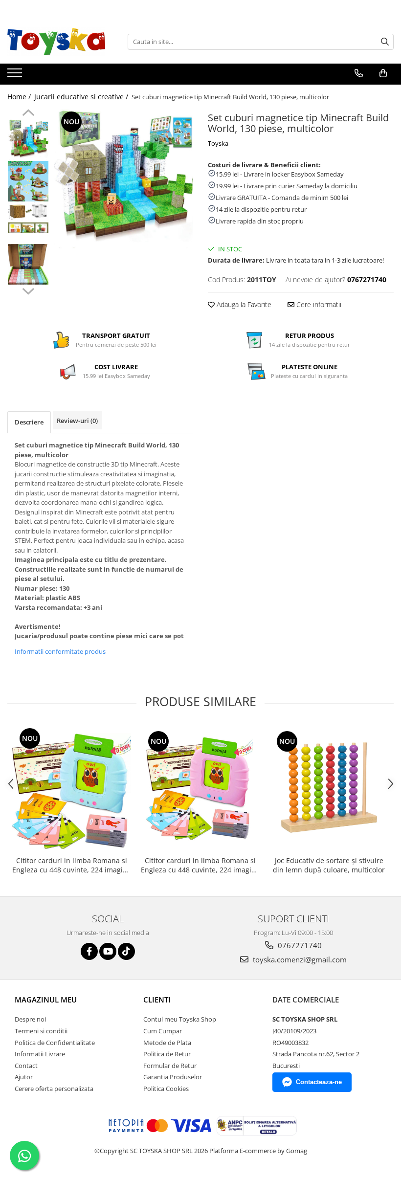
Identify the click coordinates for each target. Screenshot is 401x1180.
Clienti (157, 999)
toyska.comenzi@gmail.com (299, 959)
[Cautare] (385, 42)
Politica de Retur (167, 1053)
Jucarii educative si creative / (82, 96)
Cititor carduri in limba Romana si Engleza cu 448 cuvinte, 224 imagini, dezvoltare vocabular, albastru (71, 865)
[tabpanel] (123, 178)
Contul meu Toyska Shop (179, 1019)
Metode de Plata (167, 1042)
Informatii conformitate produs (60, 651)
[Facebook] (89, 951)
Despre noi (30, 1019)
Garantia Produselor (172, 1076)
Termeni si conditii (41, 1030)
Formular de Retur (170, 1065)
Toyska (218, 143)
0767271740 (299, 945)
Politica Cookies (166, 1088)
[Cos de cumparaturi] (383, 73)
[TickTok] (126, 951)
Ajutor (24, 1076)
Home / (20, 96)
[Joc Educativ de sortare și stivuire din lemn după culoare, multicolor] (328, 788)
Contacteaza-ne (319, 1082)
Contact (26, 1065)
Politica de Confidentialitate (55, 1042)
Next (28, 290)
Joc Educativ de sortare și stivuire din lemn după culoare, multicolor (329, 865)
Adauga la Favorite (243, 304)
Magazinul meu (46, 999)
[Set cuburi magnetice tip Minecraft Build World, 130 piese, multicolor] (123, 178)
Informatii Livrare (40, 1053)
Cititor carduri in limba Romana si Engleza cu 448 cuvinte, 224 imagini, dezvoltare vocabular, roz (200, 865)
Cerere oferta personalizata (54, 1088)
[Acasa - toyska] (56, 41)
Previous (28, 114)
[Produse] (15, 75)
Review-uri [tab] (77, 420)
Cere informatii (317, 304)
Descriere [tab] (29, 422)
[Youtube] (107, 951)
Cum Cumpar (162, 1030)
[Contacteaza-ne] (359, 73)
